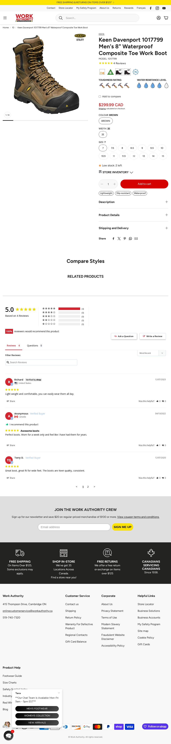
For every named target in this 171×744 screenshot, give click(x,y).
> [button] (94, 486)
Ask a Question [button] (125, 336)
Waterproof (140, 193)
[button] (97, 18)
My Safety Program (86, 8)
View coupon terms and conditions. (138, 516)
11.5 (124, 155)
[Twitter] (119, 238)
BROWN (105, 120)
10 (13, 27)
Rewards (128, 8)
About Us (104, 8)
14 (153, 155)
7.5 (112, 147)
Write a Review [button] (154, 336)
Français (141, 8)
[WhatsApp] (130, 238)
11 (114, 155)
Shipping (102, 109)
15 (163, 155)
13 (144, 155)
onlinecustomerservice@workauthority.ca (27, 610)
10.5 (103, 155)
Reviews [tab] (11, 345)
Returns (117, 8)
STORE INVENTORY (116, 172)
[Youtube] (164, 8)
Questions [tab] (32, 345)
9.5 (152, 147)
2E (103, 134)
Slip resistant (123, 193)
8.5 (132, 147)
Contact (51, 8)
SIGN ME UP (122, 527)
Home (6, 27)
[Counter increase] (115, 184)
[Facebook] (150, 8)
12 (134, 155)
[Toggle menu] (5, 18)
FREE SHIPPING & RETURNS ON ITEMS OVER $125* (84, 2)
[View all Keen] (80, 37)
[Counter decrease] (102, 184)
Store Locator (66, 8)
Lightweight (106, 193)
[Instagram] (157, 8)
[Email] (136, 238)
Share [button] (12, 401)
